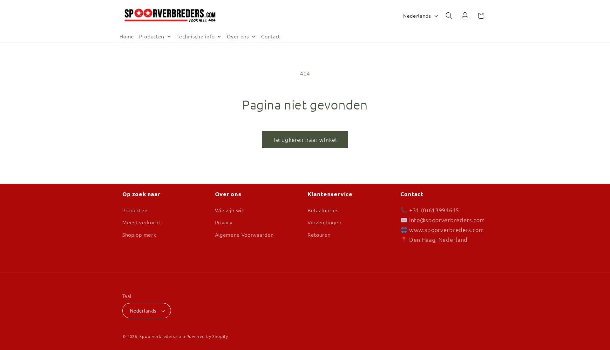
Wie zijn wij (229, 210)
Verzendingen (324, 222)
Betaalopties (323, 210)
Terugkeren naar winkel (305, 139)
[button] (449, 16)
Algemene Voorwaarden (244, 234)
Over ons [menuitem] (238, 36)
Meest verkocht (141, 222)
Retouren (319, 234)
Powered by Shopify (207, 336)
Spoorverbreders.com (162, 336)
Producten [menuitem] (151, 36)
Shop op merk (139, 234)
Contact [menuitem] (270, 36)
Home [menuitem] (126, 36)
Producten (134, 210)
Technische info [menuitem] (196, 36)
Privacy (224, 222)
